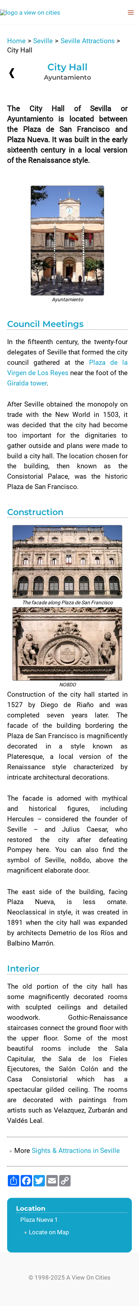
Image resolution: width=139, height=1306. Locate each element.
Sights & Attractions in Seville (76, 1150)
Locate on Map (49, 1232)
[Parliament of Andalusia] (11, 73)
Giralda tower (27, 383)
